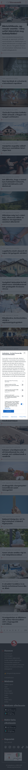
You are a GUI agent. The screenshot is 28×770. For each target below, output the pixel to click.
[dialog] (14, 385)
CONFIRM (8, 411)
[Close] (24, 353)
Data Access (14, 416)
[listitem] (14, 381)
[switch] (22, 385)
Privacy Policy (22, 416)
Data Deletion (5, 416)
